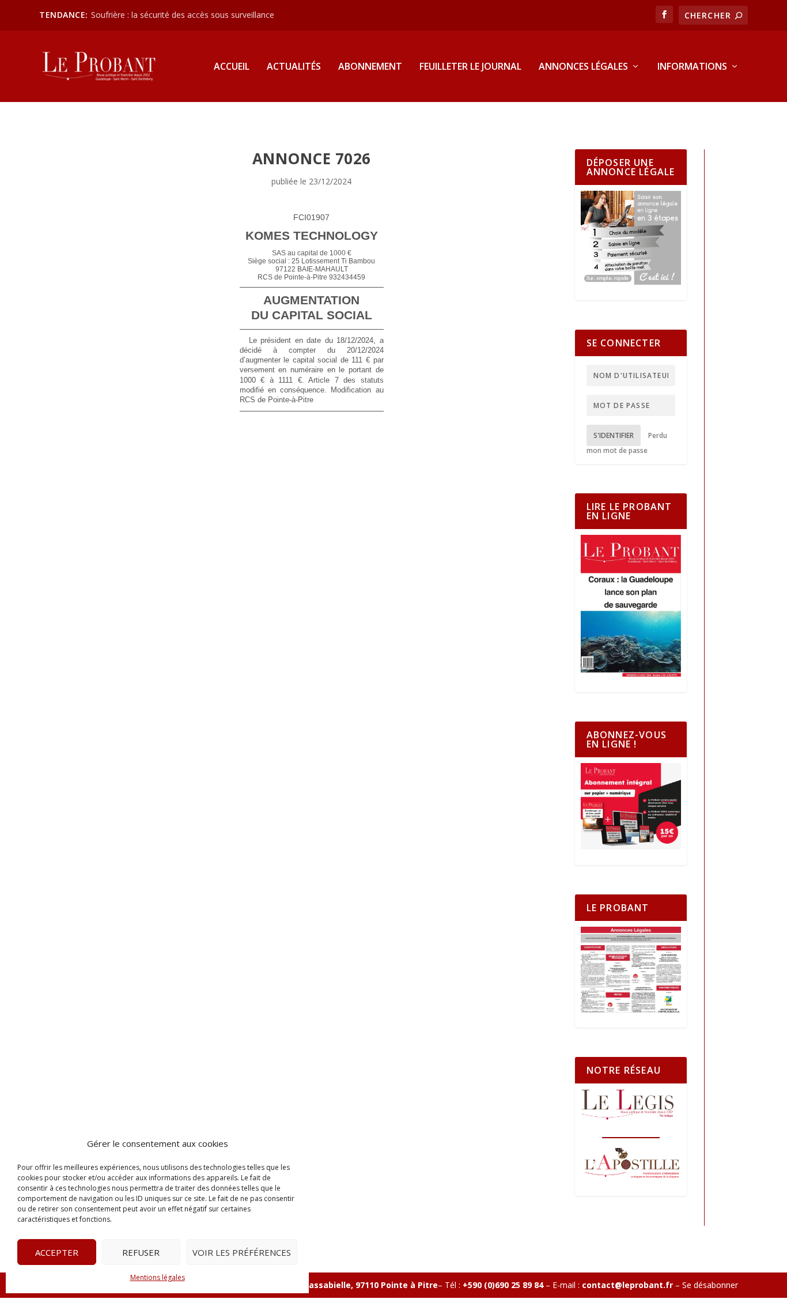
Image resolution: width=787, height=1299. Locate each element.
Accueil (231, 67)
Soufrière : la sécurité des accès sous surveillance (182, 14)
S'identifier (613, 435)
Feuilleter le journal (470, 67)
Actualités (294, 67)
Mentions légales (157, 1277)
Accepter (56, 1252)
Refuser (141, 1252)
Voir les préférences (241, 1252)
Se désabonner (710, 1284)
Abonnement (370, 67)
